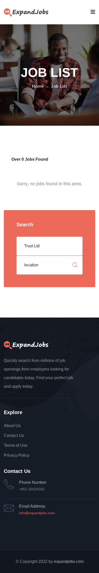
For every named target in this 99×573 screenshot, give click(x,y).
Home (38, 86)
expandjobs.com (69, 561)
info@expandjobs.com (37, 513)
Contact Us (14, 435)
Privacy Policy (16, 455)
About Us (12, 425)
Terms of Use (15, 445)
